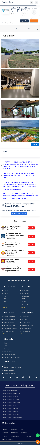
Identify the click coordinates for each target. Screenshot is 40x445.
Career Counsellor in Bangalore (11, 393)
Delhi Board (25, 316)
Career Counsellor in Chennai (10, 399)
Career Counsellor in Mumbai (10, 396)
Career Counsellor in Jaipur (9, 405)
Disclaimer (24, 432)
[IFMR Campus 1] (20, 131)
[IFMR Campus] (20, 53)
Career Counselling (9, 354)
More (5, 307)
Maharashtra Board (27, 325)
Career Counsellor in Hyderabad (11, 402)
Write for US (27, 436)
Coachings (7, 349)
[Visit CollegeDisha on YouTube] (36, 377)
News (5, 343)
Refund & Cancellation (8, 436)
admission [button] (31, 29)
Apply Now (24, 21)
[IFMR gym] (20, 83)
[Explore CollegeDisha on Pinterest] (29, 377)
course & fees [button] (20, 29)
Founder (17, 436)
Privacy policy (6, 432)
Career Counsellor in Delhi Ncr (10, 414)
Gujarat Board (25, 331)
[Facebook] (3, 377)
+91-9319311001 (9, 370)
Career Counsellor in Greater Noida (12, 417)
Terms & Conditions (7, 439)
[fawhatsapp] (38, 435)
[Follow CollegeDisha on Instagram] (23, 377)
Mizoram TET (25, 304)
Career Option (8, 351)
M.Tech (6, 293)
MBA (5, 302)
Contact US (14, 432)
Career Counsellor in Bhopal (10, 411)
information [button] (9, 29)
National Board (25, 322)
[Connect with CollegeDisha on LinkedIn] (16, 377)
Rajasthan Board (26, 328)
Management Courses (10, 328)
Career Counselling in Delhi (9, 390)
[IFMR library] (20, 109)
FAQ (22, 429)
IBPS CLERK (25, 293)
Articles (6, 346)
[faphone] (38, 442)
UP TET (23, 302)
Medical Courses (8, 331)
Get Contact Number (20, 213)
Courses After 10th (9, 316)
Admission (5, 429)
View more (35, 144)
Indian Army (25, 296)
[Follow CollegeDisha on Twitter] (10, 377)
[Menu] (36, 2)
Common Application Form (12, 357)
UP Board (24, 319)
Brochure (34, 21)
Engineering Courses (10, 325)
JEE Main (24, 299)
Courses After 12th (9, 319)
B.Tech (6, 290)
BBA (5, 304)
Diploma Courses (9, 322)
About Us (14, 429)
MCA (5, 299)
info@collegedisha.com (11, 373)
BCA (5, 296)
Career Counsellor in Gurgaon (10, 408)
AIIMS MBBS (25, 290)
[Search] (31, 2)
